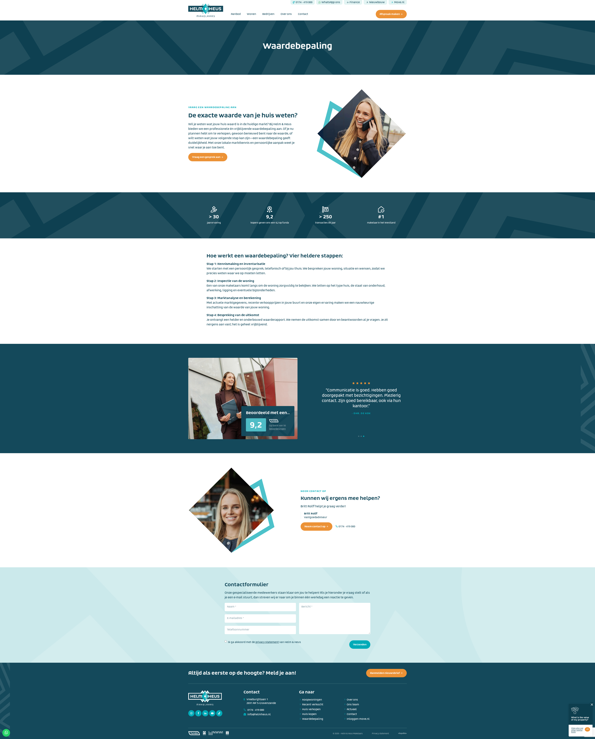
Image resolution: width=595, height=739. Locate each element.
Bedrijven (268, 14)
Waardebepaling (312, 718)
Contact (303, 14)
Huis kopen (309, 714)
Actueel (352, 709)
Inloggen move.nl (358, 718)
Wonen (251, 14)
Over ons (286, 14)
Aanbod (236, 14)
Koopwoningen (312, 699)
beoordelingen (277, 429)
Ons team (353, 704)
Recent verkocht (312, 704)
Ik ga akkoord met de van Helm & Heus (264, 642)
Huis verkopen (311, 709)
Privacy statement (380, 733)
